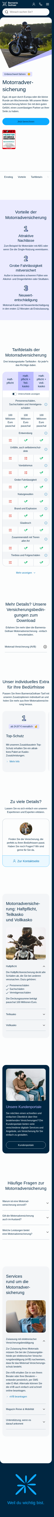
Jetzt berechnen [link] (25, 121)
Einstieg (8, 177)
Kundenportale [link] (26, 1145)
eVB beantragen (18, 1396)
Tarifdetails (36, 177)
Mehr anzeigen (24, 572)
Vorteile (22, 177)
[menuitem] (34, 4)
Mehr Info (15, 761)
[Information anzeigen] (45, 404)
